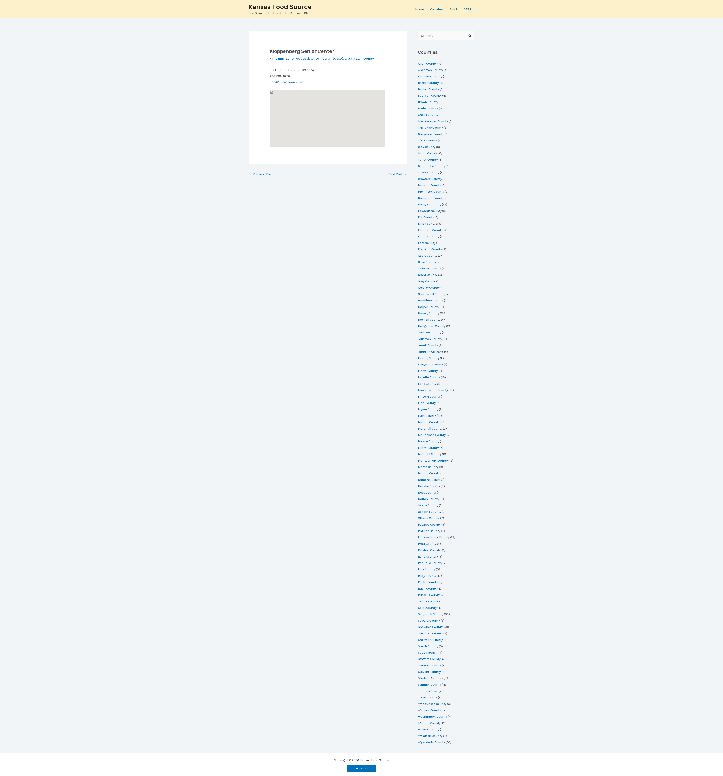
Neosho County (429, 486)
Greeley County (429, 287)
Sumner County (429, 684)
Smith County (428, 646)
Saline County (428, 601)
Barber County (428, 83)
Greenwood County (431, 294)
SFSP (467, 9)
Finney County (428, 236)
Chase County (428, 115)
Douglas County (429, 204)
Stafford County (429, 659)
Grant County (427, 275)
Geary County (427, 255)
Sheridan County (430, 633)
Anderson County (430, 70)
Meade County (428, 441)
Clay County (426, 147)
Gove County (427, 262)
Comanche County (431, 166)
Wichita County (429, 723)
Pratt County (427, 544)
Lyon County (427, 415)
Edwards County (430, 211)
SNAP (454, 9)
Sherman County (430, 640)
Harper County (428, 307)
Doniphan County (431, 198)
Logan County (428, 409)
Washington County (359, 58)
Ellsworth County (430, 230)
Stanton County (429, 665)
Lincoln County (429, 396)
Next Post (397, 174)
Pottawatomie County (433, 537)
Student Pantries (430, 678)
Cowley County (428, 172)
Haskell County (429, 319)
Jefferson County (430, 339)
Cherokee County (430, 127)
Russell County (429, 595)
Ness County (427, 492)
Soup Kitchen (428, 652)
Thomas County (429, 691)
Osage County (428, 505)
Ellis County (426, 223)
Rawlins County (429, 550)
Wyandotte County (431, 742)
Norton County (428, 499)
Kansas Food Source (280, 7)
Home (419, 9)
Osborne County (429, 512)
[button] (361, 768)
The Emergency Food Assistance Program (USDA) (307, 58)
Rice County (426, 569)
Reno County (427, 556)
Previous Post (260, 174)
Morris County (428, 467)
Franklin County (430, 249)
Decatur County (429, 185)
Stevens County (429, 672)
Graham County (429, 268)
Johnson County (430, 351)
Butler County (428, 108)
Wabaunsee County (432, 704)
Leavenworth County (433, 390)
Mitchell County (429, 454)
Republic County (430, 563)
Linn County (427, 403)
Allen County (427, 63)
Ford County (426, 243)
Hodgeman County (431, 326)
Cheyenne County (431, 134)
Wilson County (428, 729)
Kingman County (430, 364)
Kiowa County (428, 371)
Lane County (427, 383)
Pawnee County (429, 524)
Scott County (427, 608)
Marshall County (430, 428)
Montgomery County (433, 460)
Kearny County (428, 358)
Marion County (429, 422)
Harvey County (428, 313)
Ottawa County (428, 518)
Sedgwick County (430, 614)
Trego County (427, 697)
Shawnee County (430, 627)
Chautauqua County (433, 121)
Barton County (428, 89)
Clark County (427, 140)
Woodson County (430, 736)
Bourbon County (430, 95)
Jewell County (428, 345)
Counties (436, 9)
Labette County (429, 377)
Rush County (427, 588)
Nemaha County (430, 479)
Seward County (429, 620)
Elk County (426, 217)
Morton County (429, 473)
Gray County (426, 281)
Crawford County (430, 179)
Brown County (428, 102)
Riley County (427, 576)
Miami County (428, 447)
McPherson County (432, 435)
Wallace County (429, 710)
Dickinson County (431, 191)
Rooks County (428, 582)
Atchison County (430, 76)
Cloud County (428, 153)
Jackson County (429, 332)
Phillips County (429, 531)
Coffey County (428, 159)
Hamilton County (430, 300)
